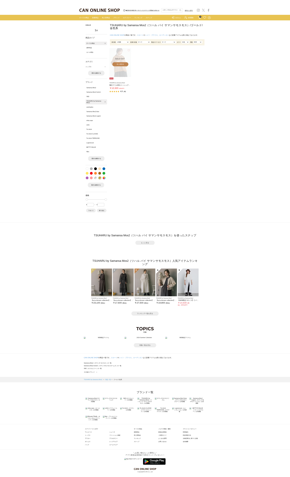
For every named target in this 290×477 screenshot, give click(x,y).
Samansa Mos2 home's (93, 92)
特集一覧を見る (145, 345)
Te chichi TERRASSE (93, 138)
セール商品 (89, 52)
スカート (140, 35)
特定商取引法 (187, 435)
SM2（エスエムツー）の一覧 (93, 368)
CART (199, 17)
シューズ (112, 432)
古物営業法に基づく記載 (190, 438)
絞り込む (101, 210)
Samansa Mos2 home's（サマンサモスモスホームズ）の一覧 (102, 366)
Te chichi (89, 129)
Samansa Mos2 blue (92, 111)
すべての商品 (84, 18)
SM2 (87, 96)
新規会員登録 (162, 432)
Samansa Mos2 (91, 87)
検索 (180, 10)
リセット (91, 210)
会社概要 (185, 441)
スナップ (149, 18)
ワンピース (88, 432)
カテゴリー (127, 18)
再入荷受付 (120, 64)
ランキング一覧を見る (145, 313)
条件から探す (189, 10)
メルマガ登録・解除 (164, 429)
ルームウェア (113, 445)
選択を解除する (96, 73)
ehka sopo (89, 120)
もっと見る (145, 243)
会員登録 (190, 17)
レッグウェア (113, 441)
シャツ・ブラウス (151, 35)
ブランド (116, 18)
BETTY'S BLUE (91, 147)
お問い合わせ (162, 441)
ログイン (178, 17)
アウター (87, 438)
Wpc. (87, 151)
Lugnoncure (90, 143)
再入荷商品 (106, 18)
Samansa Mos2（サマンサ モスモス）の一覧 (97, 363)
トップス (87, 435)
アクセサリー (113, 438)
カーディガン (164, 35)
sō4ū (87, 125)
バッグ (87, 445)
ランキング (138, 18)
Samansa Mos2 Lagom (93, 116)
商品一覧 (108, 379)
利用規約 (185, 432)
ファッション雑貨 (114, 435)
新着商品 (95, 18)
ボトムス (87, 441)
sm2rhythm (89, 107)
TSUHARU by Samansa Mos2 (93, 101)
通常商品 (89, 48)
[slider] (87, 199)
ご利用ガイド (162, 435)
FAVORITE (204, 17)
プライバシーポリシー (189, 429)
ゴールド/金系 (118, 379)
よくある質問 (162, 438)
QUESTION (209, 18)
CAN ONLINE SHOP (117, 35)
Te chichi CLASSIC (92, 134)
